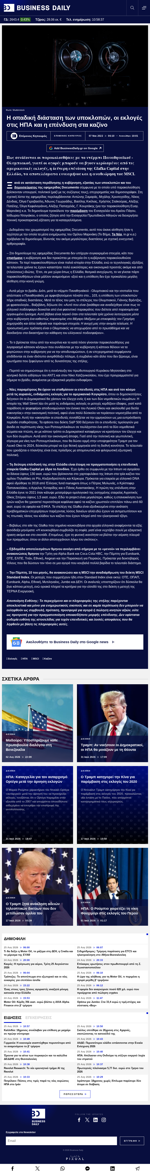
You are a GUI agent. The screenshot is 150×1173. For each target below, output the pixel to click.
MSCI (36, 658)
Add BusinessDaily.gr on (76, 148)
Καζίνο (48, 658)
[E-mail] (137, 1168)
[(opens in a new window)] (12, 1168)
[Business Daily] (37, 8)
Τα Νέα (117, 234)
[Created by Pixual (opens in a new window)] (75, 1157)
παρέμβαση (79, 210)
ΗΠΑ (25, 658)
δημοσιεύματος (25, 187)
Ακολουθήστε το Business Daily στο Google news (67, 642)
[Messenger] (87, 1168)
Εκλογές (12, 658)
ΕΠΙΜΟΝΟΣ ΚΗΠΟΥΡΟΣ (68, 136)
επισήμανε (15, 258)
